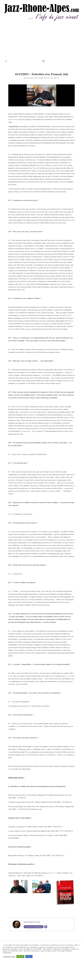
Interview (56, 78)
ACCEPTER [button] (20, 956)
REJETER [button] (29, 956)
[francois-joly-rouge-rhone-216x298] (64, 905)
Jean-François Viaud (32, 78)
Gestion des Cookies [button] (9, 956)
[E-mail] (45, 926)
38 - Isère (50, 78)
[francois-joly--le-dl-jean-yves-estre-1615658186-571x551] (18, 893)
